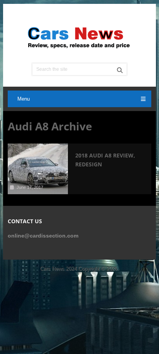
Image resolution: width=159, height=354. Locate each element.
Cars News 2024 (58, 269)
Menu (23, 99)
